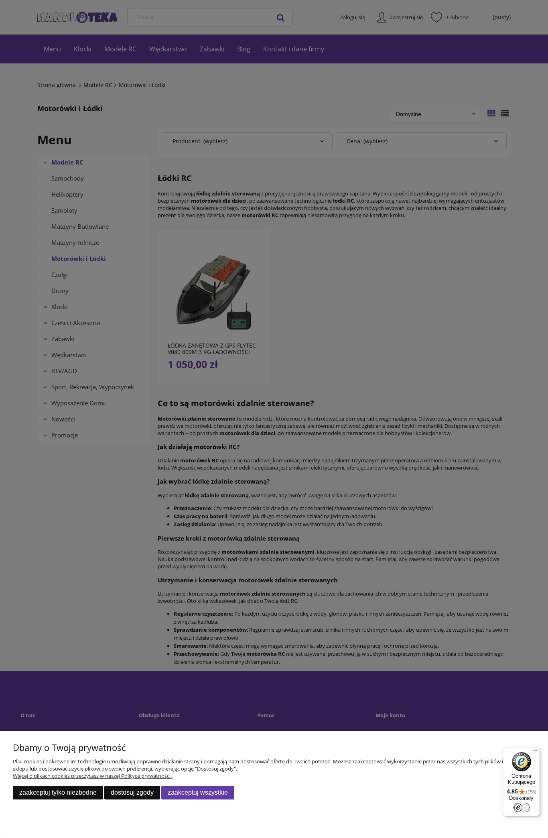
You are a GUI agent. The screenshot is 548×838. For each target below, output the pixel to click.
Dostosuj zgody (132, 792)
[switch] (521, 807)
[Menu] (535, 752)
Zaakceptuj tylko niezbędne (58, 792)
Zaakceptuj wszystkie (198, 792)
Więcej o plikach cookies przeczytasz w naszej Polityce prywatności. (92, 775)
